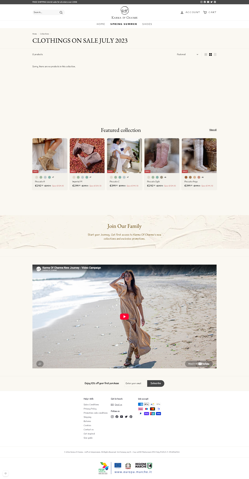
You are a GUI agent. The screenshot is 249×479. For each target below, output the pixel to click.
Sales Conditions (91, 404)
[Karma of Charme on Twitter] (126, 416)
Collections (44, 34)
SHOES (147, 24)
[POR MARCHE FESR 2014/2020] (124, 468)
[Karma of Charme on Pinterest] (131, 416)
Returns (87, 421)
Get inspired (89, 433)
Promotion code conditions (96, 413)
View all (213, 129)
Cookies (87, 425)
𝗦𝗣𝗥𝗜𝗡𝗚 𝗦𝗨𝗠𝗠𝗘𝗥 (123, 24)
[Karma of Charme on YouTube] (121, 416)
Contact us (89, 429)
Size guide (88, 438)
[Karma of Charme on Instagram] (112, 416)
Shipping (87, 417)
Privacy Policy (90, 408)
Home (34, 34)
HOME (101, 24)
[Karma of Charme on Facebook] (117, 416)
